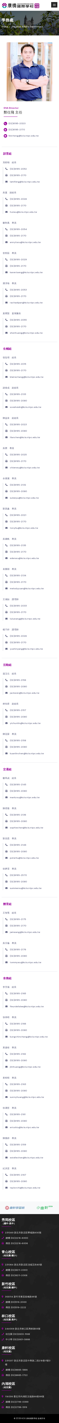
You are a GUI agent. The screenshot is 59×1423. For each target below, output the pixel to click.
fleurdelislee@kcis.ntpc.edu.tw (26, 1006)
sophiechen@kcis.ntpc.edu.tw (25, 827)
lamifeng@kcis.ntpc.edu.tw (24, 181)
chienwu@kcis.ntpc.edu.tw (24, 467)
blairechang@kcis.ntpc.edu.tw (26, 377)
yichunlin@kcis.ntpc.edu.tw (24, 723)
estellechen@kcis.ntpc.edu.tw (25, 1157)
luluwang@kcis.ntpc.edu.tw (24, 618)
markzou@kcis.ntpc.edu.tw (24, 797)
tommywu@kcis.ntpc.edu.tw (24, 962)
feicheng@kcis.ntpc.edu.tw (23, 135)
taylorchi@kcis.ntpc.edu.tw (24, 1187)
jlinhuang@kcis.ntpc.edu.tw (24, 1066)
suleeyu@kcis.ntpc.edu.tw (23, 497)
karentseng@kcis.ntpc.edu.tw (25, 272)
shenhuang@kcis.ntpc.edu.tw (25, 332)
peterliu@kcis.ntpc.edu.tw (23, 857)
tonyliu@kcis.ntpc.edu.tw (23, 528)
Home (5, 26)
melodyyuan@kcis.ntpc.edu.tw (26, 588)
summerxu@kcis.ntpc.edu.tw (25, 888)
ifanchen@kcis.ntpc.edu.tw (24, 437)
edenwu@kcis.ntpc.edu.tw (23, 558)
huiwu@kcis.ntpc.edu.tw (22, 212)
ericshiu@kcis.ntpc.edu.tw (23, 1127)
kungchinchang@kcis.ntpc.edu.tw (28, 1036)
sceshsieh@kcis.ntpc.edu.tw (24, 407)
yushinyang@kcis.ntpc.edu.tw (25, 648)
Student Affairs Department (27, 26)
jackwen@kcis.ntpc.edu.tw (24, 693)
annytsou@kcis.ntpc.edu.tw (24, 242)
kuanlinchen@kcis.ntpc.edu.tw (26, 753)
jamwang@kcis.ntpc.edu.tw (24, 932)
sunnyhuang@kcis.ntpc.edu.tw (26, 1097)
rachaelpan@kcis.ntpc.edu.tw (25, 302)
